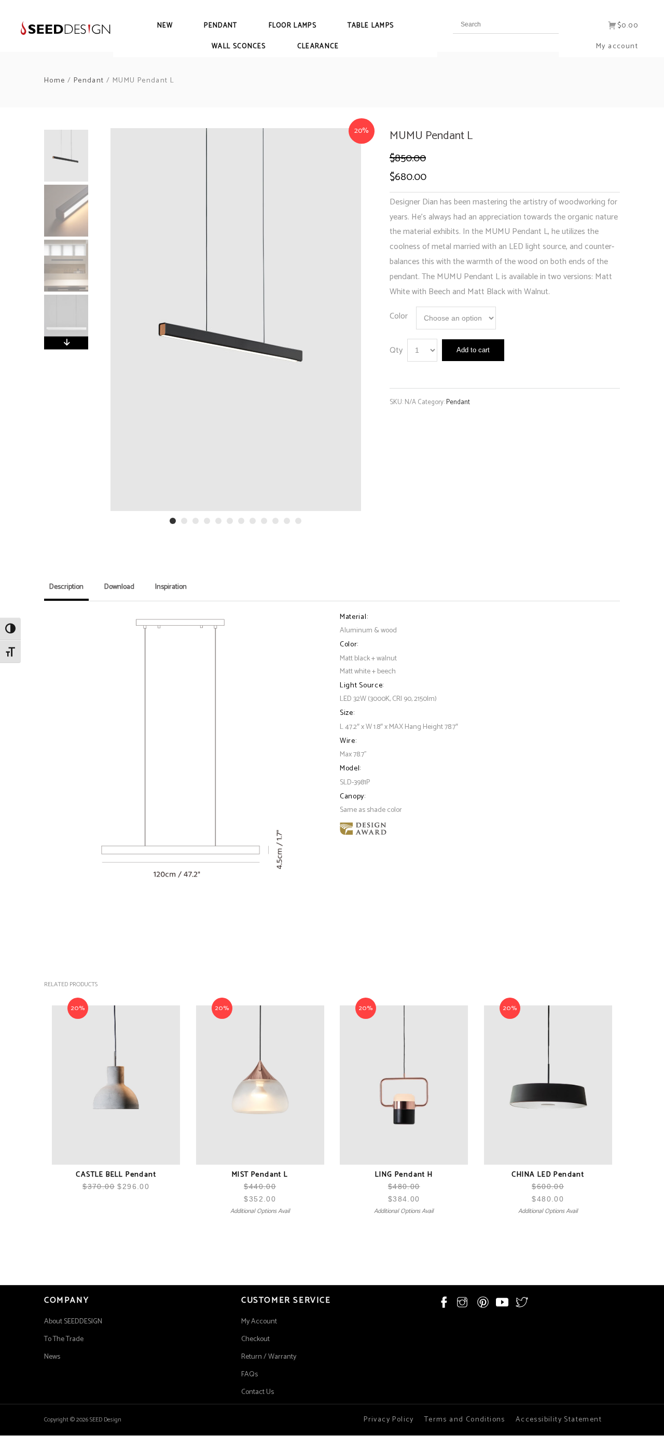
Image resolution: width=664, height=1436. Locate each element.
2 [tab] (184, 521)
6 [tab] (230, 521)
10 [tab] (275, 521)
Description (66, 587)
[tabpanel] (235, 319)
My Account (259, 1322)
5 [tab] (218, 521)
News (52, 1357)
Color (399, 316)
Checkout (255, 1339)
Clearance (318, 46)
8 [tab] (253, 521)
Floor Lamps (292, 25)
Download (119, 587)
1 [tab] (173, 521)
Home (54, 81)
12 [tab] (298, 521)
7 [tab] (241, 521)
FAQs (249, 1374)
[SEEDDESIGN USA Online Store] (56, 28)
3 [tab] (195, 521)
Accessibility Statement (559, 1420)
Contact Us (257, 1392)
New (165, 25)
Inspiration (171, 587)
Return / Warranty (268, 1357)
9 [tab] (264, 521)
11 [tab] (287, 521)
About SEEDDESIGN (73, 1322)
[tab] (66, 591)
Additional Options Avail (260, 1211)
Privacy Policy (389, 1420)
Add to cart (473, 350)
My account (617, 46)
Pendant (220, 25)
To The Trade (64, 1339)
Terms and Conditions (464, 1420)
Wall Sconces (239, 46)
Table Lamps (371, 25)
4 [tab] (207, 521)
